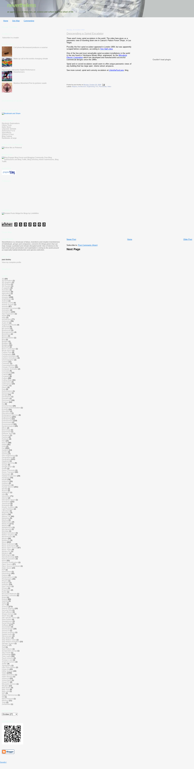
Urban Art (5, 669)
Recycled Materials (9, 594)
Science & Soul (8, 134)
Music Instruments (9, 546)
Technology (6, 654)
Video (109, 86)
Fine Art (5, 443)
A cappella (6, 288)
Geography (6, 459)
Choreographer (8, 360)
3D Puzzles (6, 286)
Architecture (82, 86)
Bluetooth (5, 347)
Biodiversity (6, 330)
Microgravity (6, 529)
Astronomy (6, 321)
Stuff (3, 647)
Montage (5, 531)
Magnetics (6, 513)
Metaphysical (7, 527)
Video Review (7, 676)
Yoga (4, 702)
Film (3, 441)
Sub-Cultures (7, 649)
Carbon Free (7, 352)
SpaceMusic (6, 132)
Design (4, 395)
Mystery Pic (6, 551)
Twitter (4, 664)
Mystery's (5, 553)
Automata (5, 327)
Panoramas (103, 86)
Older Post (187, 239)
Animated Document (10, 308)
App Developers (8, 314)
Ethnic (4, 428)
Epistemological (8, 426)
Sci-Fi (4, 605)
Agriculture (6, 293)
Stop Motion (6, 638)
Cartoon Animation (9, 356)
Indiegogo (6, 492)
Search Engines (8, 608)
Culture (5, 378)
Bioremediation (8, 338)
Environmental (7, 424)
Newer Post (71, 239)
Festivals (5, 439)
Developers (6, 397)
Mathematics (7, 522)
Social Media (7, 623)
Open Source (7, 564)
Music (4, 542)
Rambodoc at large (9, 138)
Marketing (6, 518)
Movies (4, 538)
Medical (5, 525)
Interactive (6, 496)
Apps (4, 317)
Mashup (5, 520)
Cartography (7, 354)
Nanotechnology (8, 557)
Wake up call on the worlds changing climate (30, 59)
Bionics (5, 336)
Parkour (5, 575)
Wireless (5, 700)
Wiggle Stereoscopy (9, 695)
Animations (6, 312)
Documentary (7, 406)
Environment (7, 422)
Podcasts (5, 583)
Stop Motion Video (9, 640)
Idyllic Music (6, 127)
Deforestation (7, 391)
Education (6, 411)
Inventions (6, 502)
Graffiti (4, 468)
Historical (5, 481)
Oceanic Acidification (10, 562)
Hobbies (5, 483)
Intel (3, 494)
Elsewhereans (19, 72)
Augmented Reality (9, 325)
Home (5, 21)
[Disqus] (129, 127)
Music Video (6, 549)
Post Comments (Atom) (88, 245)
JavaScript (6, 503)
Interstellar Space (8, 500)
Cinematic (6, 363)
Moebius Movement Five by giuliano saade (30, 83)
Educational (6, 413)
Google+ (3, 762)
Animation (6, 310)
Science (5, 606)
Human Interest (8, 487)
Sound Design (7, 629)
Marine (4, 514)
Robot (4, 597)
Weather (5, 686)
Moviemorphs (7, 537)
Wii (3, 697)
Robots (4, 599)
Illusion (4, 490)
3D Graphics (7, 282)
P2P (3, 570)
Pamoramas (6, 571)
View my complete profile (11, 262)
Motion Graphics (8, 535)
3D (3, 279)
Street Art (5, 645)
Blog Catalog (7, 136)
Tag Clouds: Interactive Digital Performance (18, 70)
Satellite (5, 601)
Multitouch (6, 540)
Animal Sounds (8, 304)
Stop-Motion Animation (10, 641)
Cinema (5, 362)
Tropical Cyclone (8, 662)
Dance (4, 387)
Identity (4, 489)
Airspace (74, 86)
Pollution (5, 584)
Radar (4, 592)
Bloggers (5, 343)
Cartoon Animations (9, 358)
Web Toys (5, 689)
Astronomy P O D (8, 131)
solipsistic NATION (9, 129)
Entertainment (7, 420)
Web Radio (6, 688)
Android (5, 301)
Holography (6, 485)
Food (4, 446)
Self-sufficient (7, 612)
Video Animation (8, 675)
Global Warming (8, 463)
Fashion (5, 437)
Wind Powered (7, 699)
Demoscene (6, 393)
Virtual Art (5, 678)
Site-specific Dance (9, 618)
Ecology (5, 409)
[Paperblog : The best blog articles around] (9, 174)
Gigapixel (5, 461)
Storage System (8, 643)
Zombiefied (6, 704)
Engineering (91, 86)
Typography (6, 665)
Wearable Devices (9, 684)
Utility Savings (7, 671)
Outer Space (7, 568)
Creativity (5, 376)
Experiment (6, 432)
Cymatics (5, 385)
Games (4, 452)
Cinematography (8, 365)
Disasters (5, 398)
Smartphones (7, 621)
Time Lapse (6, 656)
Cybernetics (6, 382)
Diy (3, 404)
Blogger (5, 341)
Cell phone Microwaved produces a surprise (30, 47)
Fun (97, 86)
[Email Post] (103, 84)
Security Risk (7, 610)
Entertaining (6, 419)
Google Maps (7, 467)
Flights (4, 444)
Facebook (6, 435)
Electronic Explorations (11, 123)
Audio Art (5, 323)
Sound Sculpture (8, 632)
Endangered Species (10, 415)
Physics (5, 581)
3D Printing (6, 284)
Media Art (5, 524)
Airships (5, 295)
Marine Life (6, 516)
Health (4, 479)
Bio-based (6, 328)
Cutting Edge (7, 380)
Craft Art (5, 374)
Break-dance (7, 350)
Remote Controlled (9, 595)
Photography (7, 579)
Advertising (6, 292)
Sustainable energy (9, 651)
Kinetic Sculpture (8, 507)
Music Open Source (9, 548)
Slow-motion (7, 619)
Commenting (29, 21)
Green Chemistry (8, 470)
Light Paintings (7, 509)
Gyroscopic (6, 474)
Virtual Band (6, 680)
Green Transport (8, 472)
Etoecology (6, 430)
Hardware (6, 478)
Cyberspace (6, 384)
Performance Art (8, 577)
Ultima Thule (7, 125)
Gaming (5, 454)
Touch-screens (7, 658)
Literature (5, 511)
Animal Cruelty (7, 303)
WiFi (3, 693)
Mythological (7, 555)
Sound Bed (6, 627)
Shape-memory (8, 614)
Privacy (5, 588)
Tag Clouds (6, 653)
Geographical (7, 457)
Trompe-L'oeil (7, 660)
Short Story (6, 616)
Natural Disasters (8, 559)
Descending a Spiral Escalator (85, 33)
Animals (5, 306)
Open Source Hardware (11, 566)
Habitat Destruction (9, 476)
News (4, 560)
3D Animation (7, 281)
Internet (5, 498)
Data (4, 389)
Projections (6, 590)
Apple (4, 315)
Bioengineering (8, 332)
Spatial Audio (7, 634)
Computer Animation (10, 369)
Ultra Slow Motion (8, 667)
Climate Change (8, 367)
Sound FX (6, 630)
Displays (5, 402)
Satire (4, 603)
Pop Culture (6, 586)
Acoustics (5, 290)
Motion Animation (8, 533)
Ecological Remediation (11, 408)
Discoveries (6, 400)
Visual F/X (6, 682)
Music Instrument (8, 544)
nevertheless (21, 5)
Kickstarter (6, 505)
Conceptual (6, 373)
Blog (3, 339)
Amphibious (6, 299)
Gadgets (5, 450)
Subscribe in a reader (10, 38)
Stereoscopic (7, 636)
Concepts (5, 371)
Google (5, 465)
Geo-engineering (8, 455)
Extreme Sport (7, 433)
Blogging (5, 345)
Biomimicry (6, 334)
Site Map (16, 21)
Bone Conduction (8, 349)
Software (5, 625)
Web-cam (5, 691)
